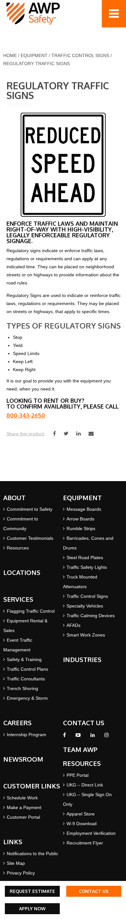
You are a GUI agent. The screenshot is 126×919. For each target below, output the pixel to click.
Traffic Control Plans (27, 669)
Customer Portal (23, 817)
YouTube (78, 736)
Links (12, 841)
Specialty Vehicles (85, 605)
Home (10, 55)
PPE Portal (78, 775)
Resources (18, 547)
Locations (21, 572)
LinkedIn (92, 736)
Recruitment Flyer (85, 842)
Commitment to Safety (29, 509)
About (14, 497)
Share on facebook (54, 433)
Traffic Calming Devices (91, 615)
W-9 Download (82, 823)
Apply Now (32, 908)
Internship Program (26, 734)
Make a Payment (24, 807)
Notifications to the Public (32, 853)
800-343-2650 (25, 415)
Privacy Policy (21, 872)
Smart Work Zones (86, 634)
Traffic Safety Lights (87, 567)
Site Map (16, 863)
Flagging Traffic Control (31, 611)
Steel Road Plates (85, 557)
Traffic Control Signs (80, 55)
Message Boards (84, 509)
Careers (17, 722)
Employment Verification (91, 833)
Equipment (34, 55)
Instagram (106, 736)
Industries (82, 659)
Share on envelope (91, 433)
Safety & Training (24, 659)
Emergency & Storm (27, 698)
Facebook (64, 736)
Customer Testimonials (30, 538)
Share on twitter (66, 433)
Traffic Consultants (26, 678)
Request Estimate (32, 891)
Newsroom (23, 759)
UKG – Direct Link (85, 784)
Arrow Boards (80, 518)
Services (18, 599)
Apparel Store (81, 813)
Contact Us (94, 891)
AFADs (73, 625)
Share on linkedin (78, 433)
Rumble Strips (81, 528)
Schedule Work (22, 797)
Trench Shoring (22, 688)
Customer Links (31, 786)
